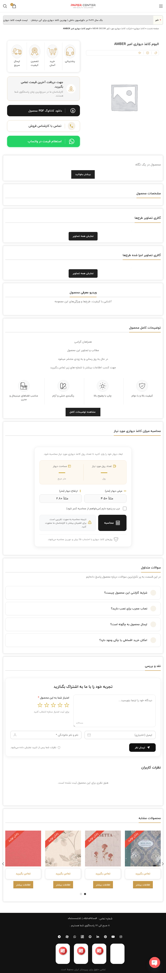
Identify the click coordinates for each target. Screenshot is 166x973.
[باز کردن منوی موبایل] (161, 6)
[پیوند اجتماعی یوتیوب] (113, 937)
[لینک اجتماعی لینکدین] (98, 937)
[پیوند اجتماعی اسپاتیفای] (90, 937)
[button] (43, 110)
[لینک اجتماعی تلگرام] (59, 937)
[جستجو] (5, 6)
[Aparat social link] (67, 937)
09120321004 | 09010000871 (82, 918)
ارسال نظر (140, 747)
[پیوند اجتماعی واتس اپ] (75, 937)
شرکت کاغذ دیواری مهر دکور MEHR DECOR (112, 28)
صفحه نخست (153, 28)
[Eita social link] (82, 937)
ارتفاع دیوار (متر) (68, 491)
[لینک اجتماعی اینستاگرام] (121, 937)
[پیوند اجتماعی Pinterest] (105, 937)
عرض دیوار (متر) (113, 491)
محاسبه (109, 522)
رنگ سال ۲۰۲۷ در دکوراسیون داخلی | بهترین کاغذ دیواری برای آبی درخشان (73, 20)
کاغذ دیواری (139, 28)
